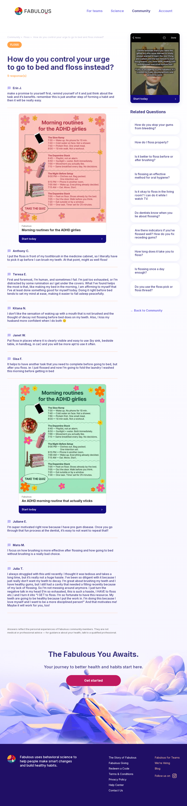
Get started (93, 680)
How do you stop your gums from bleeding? (154, 126)
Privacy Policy (117, 779)
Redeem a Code (119, 768)
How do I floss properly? (151, 142)
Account (165, 11)
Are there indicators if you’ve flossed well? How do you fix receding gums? (155, 233)
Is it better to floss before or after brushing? (154, 158)
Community (141, 11)
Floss (27, 37)
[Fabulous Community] (33, 11)
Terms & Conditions (121, 774)
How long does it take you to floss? (154, 253)
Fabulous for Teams (167, 757)
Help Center (116, 785)
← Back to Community (146, 310)
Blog (157, 768)
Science (117, 11)
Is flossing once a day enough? (149, 270)
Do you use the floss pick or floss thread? (154, 288)
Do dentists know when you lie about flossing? (153, 214)
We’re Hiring (162, 763)
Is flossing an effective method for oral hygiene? (152, 175)
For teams (95, 11)
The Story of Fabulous (122, 757)
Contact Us (116, 790)
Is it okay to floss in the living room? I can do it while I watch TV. (154, 195)
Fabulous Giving (118, 763)
